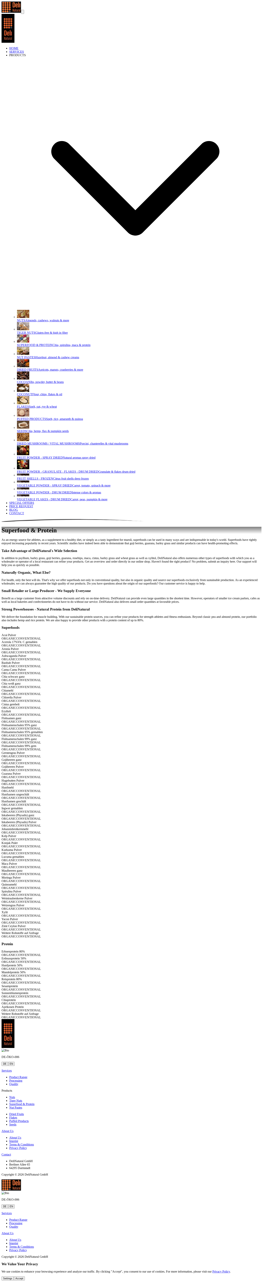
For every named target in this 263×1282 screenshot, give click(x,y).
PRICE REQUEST (21, 506)
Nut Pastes (15, 1107)
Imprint (13, 1141)
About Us (7, 1131)
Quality (13, 1084)
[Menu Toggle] (22, 12)
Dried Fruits (16, 1114)
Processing (15, 1080)
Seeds (12, 1124)
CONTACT (16, 513)
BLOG (13, 509)
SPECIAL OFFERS (21, 502)
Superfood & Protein (21, 1104)
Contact (6, 1154)
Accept (19, 1278)
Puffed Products (19, 1121)
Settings (7, 1278)
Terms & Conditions (21, 1144)
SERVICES (16, 51)
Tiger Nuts (15, 1100)
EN (11, 1063)
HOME (13, 48)
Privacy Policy (18, 1148)
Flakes (13, 1117)
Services (7, 1070)
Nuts (12, 1097)
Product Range (18, 1077)
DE (5, 1063)
